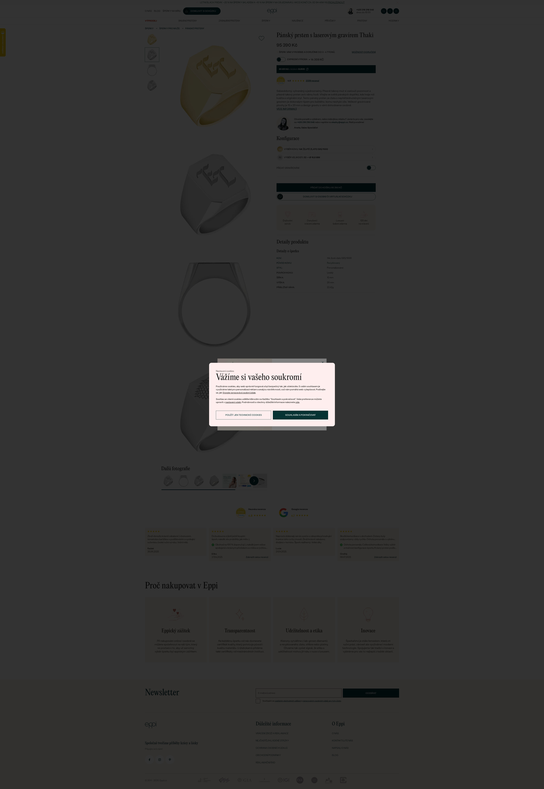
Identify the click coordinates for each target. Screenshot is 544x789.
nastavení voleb (233, 402)
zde (297, 402)
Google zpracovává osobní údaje (239, 392)
